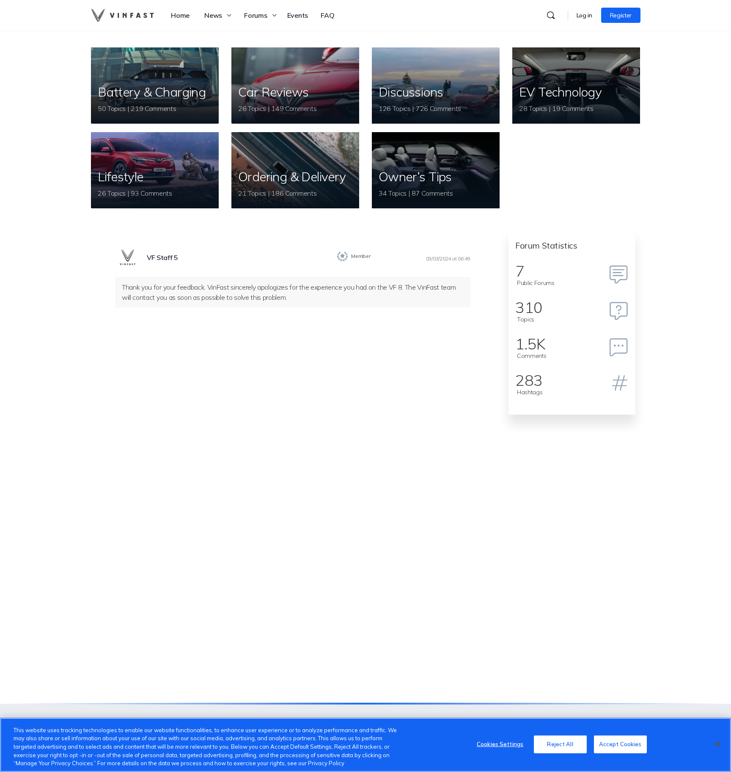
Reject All (560, 744)
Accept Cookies (620, 744)
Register (621, 15)
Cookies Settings (500, 744)
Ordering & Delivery (292, 177)
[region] (365, 745)
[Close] (717, 744)
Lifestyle (120, 177)
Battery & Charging (152, 92)
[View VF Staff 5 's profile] (127, 258)
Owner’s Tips (415, 177)
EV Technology (560, 92)
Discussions (411, 92)
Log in (584, 15)
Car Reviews (273, 92)
